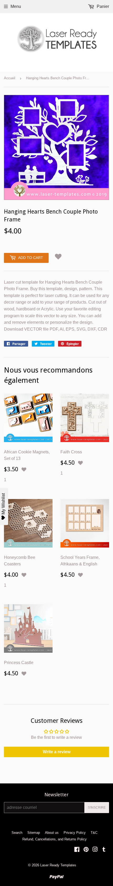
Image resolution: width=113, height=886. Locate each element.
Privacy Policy (75, 833)
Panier (102, 6)
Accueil (9, 78)
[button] (58, 256)
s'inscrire (97, 807)
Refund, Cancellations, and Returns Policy (54, 839)
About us (52, 833)
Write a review (56, 752)
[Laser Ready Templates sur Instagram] (95, 850)
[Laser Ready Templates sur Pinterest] (86, 850)
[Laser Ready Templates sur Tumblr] (103, 850)
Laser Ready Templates (58, 865)
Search (17, 833)
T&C (94, 833)
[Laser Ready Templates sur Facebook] (77, 850)
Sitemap (33, 833)
